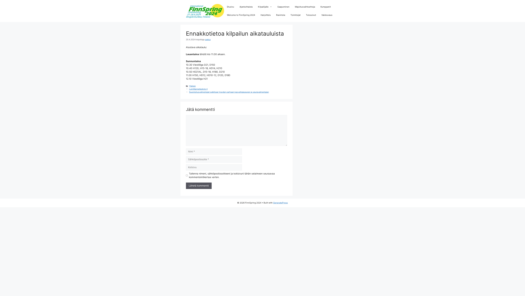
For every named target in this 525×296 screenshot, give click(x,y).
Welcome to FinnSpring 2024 (241, 15)
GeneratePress (280, 202)
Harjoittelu (266, 15)
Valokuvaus (326, 15)
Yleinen (192, 86)
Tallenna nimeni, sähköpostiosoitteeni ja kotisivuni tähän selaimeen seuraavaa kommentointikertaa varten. (232, 175)
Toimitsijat (296, 15)
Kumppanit (325, 6)
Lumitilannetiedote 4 (198, 89)
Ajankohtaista (246, 6)
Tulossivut (311, 15)
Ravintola (280, 15)
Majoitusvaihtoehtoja (305, 6)
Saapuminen (283, 6)
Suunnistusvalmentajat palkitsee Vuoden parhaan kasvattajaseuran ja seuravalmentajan (229, 92)
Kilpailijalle (263, 6)
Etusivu (230, 6)
